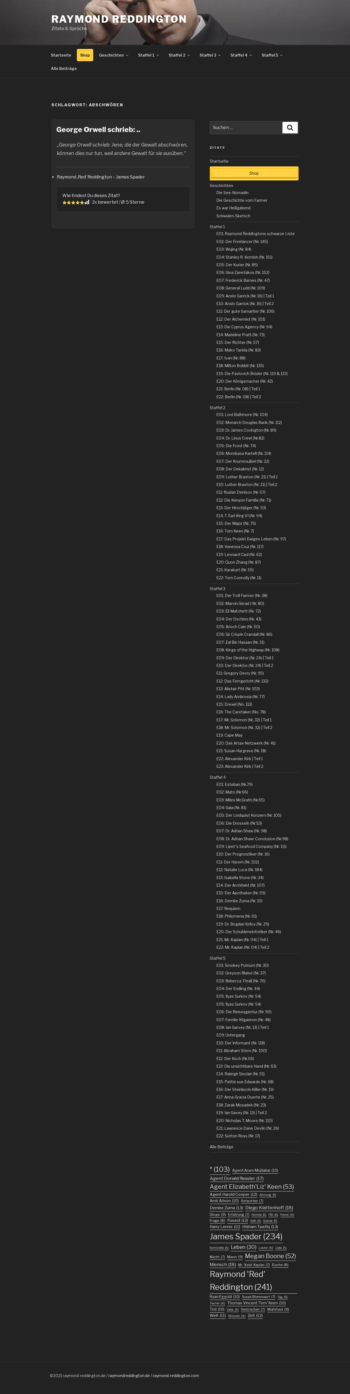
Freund (237, 1220)
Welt (218, 1315)
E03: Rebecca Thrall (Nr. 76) (241, 981)
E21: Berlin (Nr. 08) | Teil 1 (238, 388)
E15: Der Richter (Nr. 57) (237, 342)
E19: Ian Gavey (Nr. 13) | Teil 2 (241, 1112)
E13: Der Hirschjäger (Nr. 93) (241, 507)
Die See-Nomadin (232, 192)
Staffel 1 (146, 55)
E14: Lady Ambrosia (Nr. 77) (240, 696)
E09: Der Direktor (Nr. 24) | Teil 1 (244, 657)
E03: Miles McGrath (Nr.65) (240, 800)
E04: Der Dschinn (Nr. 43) (238, 619)
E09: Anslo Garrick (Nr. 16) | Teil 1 (245, 296)
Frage (217, 1221)
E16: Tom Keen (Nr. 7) (235, 531)
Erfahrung (238, 1215)
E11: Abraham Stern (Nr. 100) (241, 1050)
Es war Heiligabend (233, 208)
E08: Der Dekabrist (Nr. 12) (240, 469)
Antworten (252, 1201)
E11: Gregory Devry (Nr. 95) (240, 673)
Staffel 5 (270, 55)
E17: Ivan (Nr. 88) (231, 358)
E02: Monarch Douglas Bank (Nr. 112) (249, 422)
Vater (233, 1309)
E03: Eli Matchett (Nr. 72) (238, 611)
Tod (217, 1309)
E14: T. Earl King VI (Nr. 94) (239, 515)
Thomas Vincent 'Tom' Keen (256, 1303)
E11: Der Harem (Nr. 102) (237, 862)
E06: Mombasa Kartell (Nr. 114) (243, 453)
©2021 (56, 1375)
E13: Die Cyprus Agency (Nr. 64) (244, 326)
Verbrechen (253, 1309)
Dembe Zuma (226, 1207)
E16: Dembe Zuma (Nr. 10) (239, 900)
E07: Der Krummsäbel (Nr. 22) (242, 461)
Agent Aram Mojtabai (255, 1170)
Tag (283, 1297)
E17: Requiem (228, 908)
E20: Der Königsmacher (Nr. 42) (244, 381)
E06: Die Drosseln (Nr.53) (239, 823)
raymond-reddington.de (84, 1375)
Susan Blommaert (258, 1297)
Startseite (61, 55)
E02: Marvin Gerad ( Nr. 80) (240, 603)
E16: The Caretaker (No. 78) (241, 712)
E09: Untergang (230, 1035)
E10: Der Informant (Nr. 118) (240, 1043)
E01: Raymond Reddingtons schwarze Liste (255, 233)
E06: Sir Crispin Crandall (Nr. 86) (244, 634)
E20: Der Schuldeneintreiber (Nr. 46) (248, 931)
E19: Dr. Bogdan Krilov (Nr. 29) (242, 924)
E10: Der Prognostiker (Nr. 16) (243, 854)
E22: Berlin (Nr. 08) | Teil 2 (238, 396)
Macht (217, 1257)
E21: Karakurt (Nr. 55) (235, 569)
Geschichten (111, 55)
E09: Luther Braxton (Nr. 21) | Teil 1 (247, 477)
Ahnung (267, 1195)
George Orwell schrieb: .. (98, 129)
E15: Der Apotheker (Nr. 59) (241, 893)
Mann (235, 1257)
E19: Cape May (229, 735)
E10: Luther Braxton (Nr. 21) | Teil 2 (246, 484)
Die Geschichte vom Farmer (241, 200)
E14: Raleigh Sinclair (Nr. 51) (240, 1073)
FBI (273, 1215)
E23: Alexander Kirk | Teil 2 (239, 766)
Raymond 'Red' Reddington (241, 1280)
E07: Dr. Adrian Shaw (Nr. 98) (241, 830)
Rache (280, 1265)
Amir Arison (224, 1201)
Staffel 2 (177, 55)
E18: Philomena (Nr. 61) (236, 916)
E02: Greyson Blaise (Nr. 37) (241, 973)
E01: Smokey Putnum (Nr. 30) (242, 965)
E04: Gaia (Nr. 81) (231, 807)
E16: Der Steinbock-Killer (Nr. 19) (245, 1089)
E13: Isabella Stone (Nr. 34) (240, 877)
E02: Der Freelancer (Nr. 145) (242, 241)
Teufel (217, 1303)
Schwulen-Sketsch (233, 215)
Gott (255, 1221)
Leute (266, 1248)
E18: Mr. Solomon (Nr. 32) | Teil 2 (244, 727)
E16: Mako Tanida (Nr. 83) (238, 350)
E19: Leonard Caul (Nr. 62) (239, 554)
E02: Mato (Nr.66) (232, 792)
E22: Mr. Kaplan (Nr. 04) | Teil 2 (242, 947)
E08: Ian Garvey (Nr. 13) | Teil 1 (242, 1027)
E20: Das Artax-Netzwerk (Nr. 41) (246, 743)
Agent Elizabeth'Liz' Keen (252, 1186)
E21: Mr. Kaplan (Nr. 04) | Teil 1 (242, 939)
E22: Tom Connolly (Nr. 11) (238, 577)
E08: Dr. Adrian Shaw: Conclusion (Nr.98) (252, 838)
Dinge (218, 1214)
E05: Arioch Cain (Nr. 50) (238, 626)
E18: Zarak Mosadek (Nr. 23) (241, 1105)
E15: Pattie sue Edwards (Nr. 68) (245, 1081)
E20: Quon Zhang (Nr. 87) (238, 562)
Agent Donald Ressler (237, 1178)
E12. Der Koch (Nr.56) (235, 1058)
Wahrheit (278, 1309)
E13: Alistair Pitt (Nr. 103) (238, 688)
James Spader (246, 1236)
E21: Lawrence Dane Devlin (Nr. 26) (247, 1128)
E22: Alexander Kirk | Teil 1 (239, 758)
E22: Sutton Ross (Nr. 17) (238, 1136)
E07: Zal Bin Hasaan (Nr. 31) (240, 642)
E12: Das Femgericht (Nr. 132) (242, 681)
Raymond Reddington (119, 19)
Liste (281, 1248)
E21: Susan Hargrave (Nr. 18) (241, 750)
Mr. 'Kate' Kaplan (254, 1265)
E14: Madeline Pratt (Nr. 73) (240, 334)
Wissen (237, 1316)
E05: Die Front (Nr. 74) (236, 445)
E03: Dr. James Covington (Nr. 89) (246, 430)
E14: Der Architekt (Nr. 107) (240, 885)
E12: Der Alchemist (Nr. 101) (240, 319)
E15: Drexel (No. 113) (234, 704)
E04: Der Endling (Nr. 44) (238, 988)
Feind (287, 1215)
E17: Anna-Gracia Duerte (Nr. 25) (245, 1097)
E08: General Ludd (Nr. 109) (240, 288)
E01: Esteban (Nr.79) (234, 784)
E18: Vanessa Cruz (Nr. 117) (240, 546)
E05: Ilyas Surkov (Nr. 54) (238, 996)
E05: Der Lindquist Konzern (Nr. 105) (248, 815)
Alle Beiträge (64, 68)
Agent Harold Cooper (233, 1194)
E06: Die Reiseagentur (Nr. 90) (244, 1011)
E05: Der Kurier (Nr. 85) (237, 264)
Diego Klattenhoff (269, 1207)
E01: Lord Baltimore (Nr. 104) (242, 414)
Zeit (255, 1315)
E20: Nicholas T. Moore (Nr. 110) (244, 1120)
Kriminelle (219, 1248)
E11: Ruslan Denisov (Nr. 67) (241, 492)
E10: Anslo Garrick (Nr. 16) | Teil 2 (245, 303)
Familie (259, 1215)
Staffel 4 (239, 55)
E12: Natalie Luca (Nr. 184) (239, 869)
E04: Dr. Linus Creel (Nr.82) (240, 438)
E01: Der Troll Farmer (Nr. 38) (241, 595)
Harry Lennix (225, 1226)
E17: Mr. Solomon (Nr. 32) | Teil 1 (244, 720)
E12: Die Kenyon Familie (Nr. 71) (243, 500)
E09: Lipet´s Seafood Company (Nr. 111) (251, 846)
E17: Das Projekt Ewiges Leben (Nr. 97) (251, 539)
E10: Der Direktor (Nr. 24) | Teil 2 (244, 665)
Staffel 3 (208, 55)
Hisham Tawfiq (260, 1226)
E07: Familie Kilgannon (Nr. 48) (243, 1019)
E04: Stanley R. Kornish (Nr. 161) (244, 257)
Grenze (270, 1221)
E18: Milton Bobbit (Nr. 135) (240, 365)
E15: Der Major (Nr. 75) (236, 523)
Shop (85, 55)
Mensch (223, 1264)
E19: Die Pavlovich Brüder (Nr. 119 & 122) (252, 373)
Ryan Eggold (225, 1297)
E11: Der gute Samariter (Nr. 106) (245, 311)
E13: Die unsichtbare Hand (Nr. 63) (246, 1066)
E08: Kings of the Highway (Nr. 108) (247, 650)
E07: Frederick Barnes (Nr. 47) (243, 280)
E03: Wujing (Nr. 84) (233, 249)
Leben (243, 1247)
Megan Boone (270, 1256)
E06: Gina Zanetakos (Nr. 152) (242, 272)
